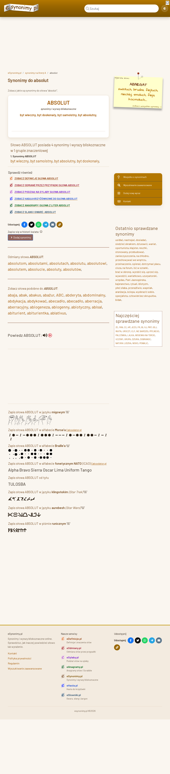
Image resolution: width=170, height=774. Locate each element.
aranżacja (120, 291)
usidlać (119, 239)
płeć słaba (121, 287)
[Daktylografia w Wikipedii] (67, 412)
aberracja (93, 300)
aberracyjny (18, 306)
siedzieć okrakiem (125, 243)
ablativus (58, 312)
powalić (143, 343)
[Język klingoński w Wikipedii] (85, 492)
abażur (48, 294)
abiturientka (37, 312)
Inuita (119, 331)
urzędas (119, 279)
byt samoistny (67, 115)
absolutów (72, 269)
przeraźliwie (135, 287)
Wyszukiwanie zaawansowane (137, 185)
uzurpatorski (149, 275)
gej (155, 327)
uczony (119, 339)
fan (121, 327)
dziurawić (142, 243)
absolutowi (96, 263)
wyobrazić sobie (145, 291)
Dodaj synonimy (22, 237)
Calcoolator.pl (74, 429)
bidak (118, 299)
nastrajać (129, 239)
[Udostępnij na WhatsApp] (39, 225)
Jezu (133, 327)
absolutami (37, 263)
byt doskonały (46, 115)
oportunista (122, 247)
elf (133, 331)
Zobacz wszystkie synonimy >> (147, 106)
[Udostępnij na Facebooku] (24, 225)
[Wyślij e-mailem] (53, 225)
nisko (135, 343)
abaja (12, 294)
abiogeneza (40, 306)
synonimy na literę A (35, 72)
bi (142, 327)
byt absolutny (87, 115)
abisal (97, 306)
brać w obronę (123, 271)
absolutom (17, 263)
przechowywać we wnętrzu (130, 259)
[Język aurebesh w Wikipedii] (83, 508)
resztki (143, 247)
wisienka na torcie (145, 335)
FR (139, 327)
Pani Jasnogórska (136, 279)
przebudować (136, 251)
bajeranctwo (122, 283)
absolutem (17, 269)
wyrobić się (138, 271)
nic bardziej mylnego (147, 331)
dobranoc (145, 339)
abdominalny (94, 294)
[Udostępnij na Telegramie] (46, 225)
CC (125, 327)
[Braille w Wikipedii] (68, 446)
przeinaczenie (123, 263)
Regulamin (13, 663)
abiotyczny (80, 306)
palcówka (121, 335)
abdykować (37, 300)
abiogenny (60, 306)
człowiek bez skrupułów (142, 295)
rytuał (133, 283)
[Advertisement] (85, 43)
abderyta (73, 294)
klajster (134, 247)
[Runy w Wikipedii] (68, 524)
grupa (127, 339)
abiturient (16, 312)
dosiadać (141, 239)
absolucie (36, 269)
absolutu (77, 263)
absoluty (54, 269)
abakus (35, 294)
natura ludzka (123, 343)
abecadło (56, 300)
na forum (127, 267)
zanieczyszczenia (125, 255)
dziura (135, 339)
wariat (152, 243)
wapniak (147, 287)
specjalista (121, 295)
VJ (145, 327)
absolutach (58, 263)
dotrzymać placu (151, 263)
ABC (60, 294)
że (117, 327)
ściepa (131, 291)
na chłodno (142, 255)
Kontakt (127, 201)
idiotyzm (143, 283)
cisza (118, 267)
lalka (131, 335)
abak (23, 294)
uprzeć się (152, 271)
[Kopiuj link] (60, 225)
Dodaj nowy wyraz (131, 193)
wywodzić (121, 275)
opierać (136, 263)
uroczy (126, 331)
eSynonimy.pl (14, 72)
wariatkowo (134, 275)
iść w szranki (140, 267)
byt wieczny (28, 115)
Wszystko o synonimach (135, 177)
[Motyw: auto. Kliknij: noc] (164, 8)
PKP (150, 327)
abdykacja (16, 300)
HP (129, 327)
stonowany (121, 251)
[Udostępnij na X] (32, 225)
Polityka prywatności (19, 658)
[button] (47, 335)
